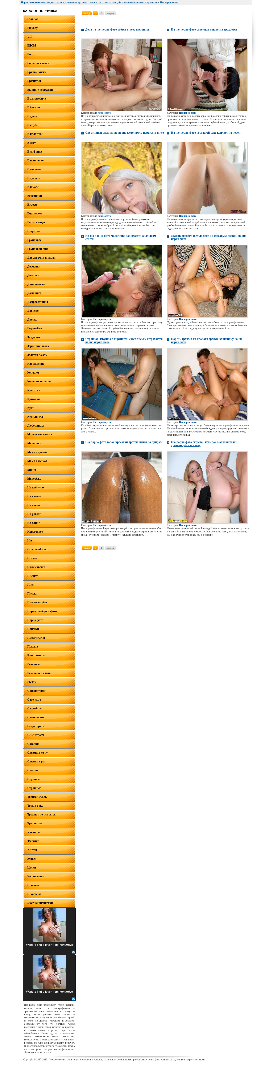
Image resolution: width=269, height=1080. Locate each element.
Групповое (34, 240)
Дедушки (33, 275)
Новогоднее (35, 531)
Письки (32, 593)
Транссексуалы (37, 796)
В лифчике (34, 151)
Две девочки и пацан (41, 257)
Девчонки (33, 266)
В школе (33, 187)
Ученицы (33, 832)
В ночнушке (35, 160)
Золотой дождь (37, 354)
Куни (30, 408)
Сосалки (33, 743)
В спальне (34, 169)
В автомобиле (36, 98)
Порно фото (35, 620)
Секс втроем (35, 735)
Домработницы (37, 301)
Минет (31, 469)
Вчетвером (34, 213)
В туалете (33, 178)
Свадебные (34, 708)
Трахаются (34, 823)
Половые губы (37, 602)
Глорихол (33, 231)
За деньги (33, 337)
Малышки (34, 443)
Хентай (32, 849)
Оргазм (32, 558)
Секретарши (35, 726)
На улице (33, 522)
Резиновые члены (39, 673)
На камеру (34, 496)
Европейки (34, 328)
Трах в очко (35, 805)
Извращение (35, 363)
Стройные (34, 788)
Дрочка (32, 319)
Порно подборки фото (42, 611)
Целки (31, 867)
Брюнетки (34, 80)
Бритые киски (36, 72)
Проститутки (36, 637)
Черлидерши (35, 876)
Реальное (33, 664)
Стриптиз (33, 779)
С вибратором (36, 690)
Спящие (32, 770)
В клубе (32, 125)
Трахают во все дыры (42, 814)
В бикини (33, 107)
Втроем (32, 204)
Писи (30, 584)
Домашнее (34, 293)
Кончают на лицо (39, 381)
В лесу (31, 142)
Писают (32, 575)
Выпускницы (36, 222)
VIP (29, 36)
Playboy (32, 27)
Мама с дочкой (37, 452)
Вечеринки (34, 195)
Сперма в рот (36, 761)
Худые (31, 858)
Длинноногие (36, 284)
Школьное (34, 894)
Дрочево (33, 310)
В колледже (35, 134)
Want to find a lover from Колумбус (49, 944)
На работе (34, 514)
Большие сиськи (38, 63)
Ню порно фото (102, 112)
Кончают (33, 372)
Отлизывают (36, 567)
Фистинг (33, 841)
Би (29, 54)
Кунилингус (35, 416)
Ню (29, 540)
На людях (33, 505)
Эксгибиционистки (40, 902)
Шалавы (33, 885)
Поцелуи (33, 628)
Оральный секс (37, 549)
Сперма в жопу (37, 752)
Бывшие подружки (40, 89)
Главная (32, 19)
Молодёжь (34, 478)
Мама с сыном (37, 461)
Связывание (35, 717)
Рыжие (32, 682)
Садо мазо (34, 699)
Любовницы (35, 425)
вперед (110, 13)
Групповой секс (37, 248)
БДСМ (31, 45)
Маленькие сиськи (39, 434)
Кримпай (33, 399)
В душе (32, 116)
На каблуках (35, 487)
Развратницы (36, 655)
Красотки (33, 390)
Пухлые (32, 646)
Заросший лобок (38, 346)
